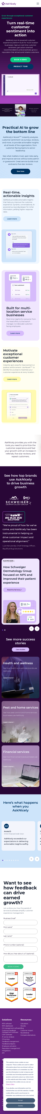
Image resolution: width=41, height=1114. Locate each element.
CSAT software (7, 1035)
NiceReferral (24, 1033)
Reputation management (11, 1048)
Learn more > (8, 678)
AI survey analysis (8, 1037)
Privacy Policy (10, 1084)
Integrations (6, 1051)
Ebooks (23, 1026)
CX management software (11, 1028)
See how (20, 171)
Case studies (20, 649)
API (3, 1053)
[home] (9, 3)
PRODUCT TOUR (20, 66)
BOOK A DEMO (20, 60)
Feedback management (10, 1041)
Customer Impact (26, 1030)
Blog (22, 1028)
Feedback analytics (8, 1044)
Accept (20, 1100)
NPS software (7, 1024)
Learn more (12, 219)
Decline (20, 1106)
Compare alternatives (27, 1035)
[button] (37, 3)
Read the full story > (14, 590)
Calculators (24, 1024)
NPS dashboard (7, 1026)
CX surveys (6, 1039)
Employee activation (9, 1046)
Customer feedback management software (10, 1031)
